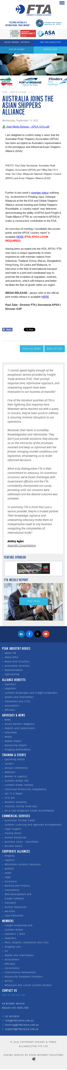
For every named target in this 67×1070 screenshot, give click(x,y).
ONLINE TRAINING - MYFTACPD (16, 42)
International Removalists (20, 972)
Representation (14, 670)
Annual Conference (16, 768)
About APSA (11, 657)
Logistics (10, 860)
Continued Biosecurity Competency (25, 789)
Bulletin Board (13, 846)
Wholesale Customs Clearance (23, 864)
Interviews (11, 732)
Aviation (9, 868)
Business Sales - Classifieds (21, 841)
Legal (8, 877)
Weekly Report (13, 741)
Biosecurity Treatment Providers (24, 976)
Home (4, 92)
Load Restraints (14, 915)
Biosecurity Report (16, 745)
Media (8, 736)
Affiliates (10, 710)
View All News (32, 348)
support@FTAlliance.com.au (22, 1029)
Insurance (11, 881)
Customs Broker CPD (17, 780)
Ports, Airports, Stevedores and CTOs (27, 942)
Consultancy (12, 890)
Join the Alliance (17, 49)
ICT (6, 951)
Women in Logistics (16, 776)
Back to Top (54, 348)
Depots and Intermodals (19, 697)
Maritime (10, 911)
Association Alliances (17, 665)
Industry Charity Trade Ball (21, 806)
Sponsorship (12, 674)
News (8, 719)
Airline (9, 981)
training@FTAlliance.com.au (22, 1025)
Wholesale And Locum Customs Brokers (28, 985)
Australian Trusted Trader (20, 820)
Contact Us (9, 991)
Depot (8, 873)
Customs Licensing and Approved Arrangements (33, 824)
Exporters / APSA (15, 934)
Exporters (10, 684)
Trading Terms (13, 833)
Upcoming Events (15, 759)
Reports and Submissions (20, 728)
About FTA (10, 653)
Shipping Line (13, 946)
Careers (9, 763)
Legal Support (13, 829)
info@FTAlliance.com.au (19, 1020)
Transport (10, 903)
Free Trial (33, 601)
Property (10, 856)
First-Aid (10, 798)
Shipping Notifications (18, 749)
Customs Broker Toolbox (19, 785)
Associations (12, 705)
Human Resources (15, 837)
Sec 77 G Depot (13, 793)
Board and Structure (17, 661)
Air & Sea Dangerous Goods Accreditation (29, 810)
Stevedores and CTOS (17, 701)
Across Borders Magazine (19, 724)
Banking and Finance (17, 885)
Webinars (10, 772)
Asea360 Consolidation (22, 545)
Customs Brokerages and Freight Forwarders (31, 693)
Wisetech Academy (16, 802)
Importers (10, 688)
